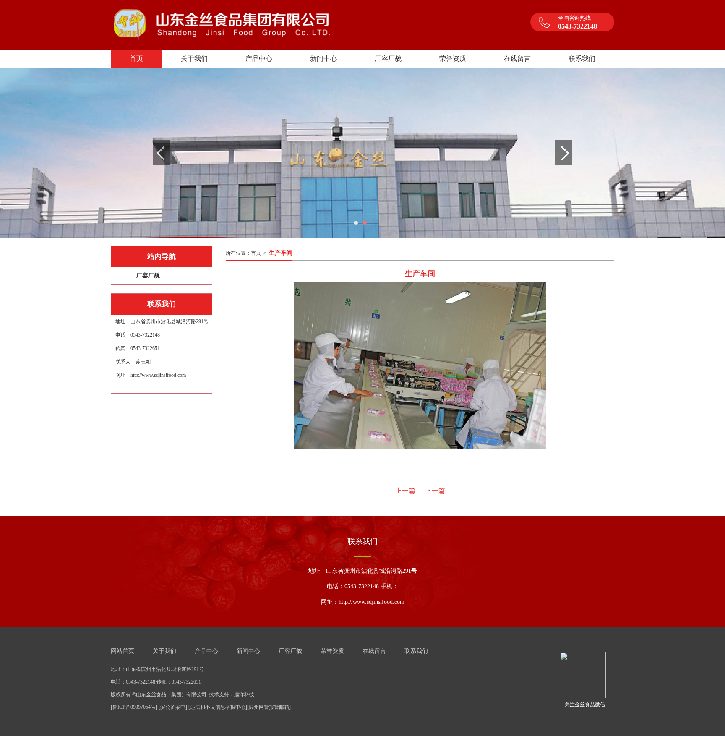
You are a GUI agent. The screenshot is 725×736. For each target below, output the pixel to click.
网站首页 (122, 651)
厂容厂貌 (148, 275)
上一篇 (405, 490)
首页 (256, 253)
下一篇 (435, 490)
